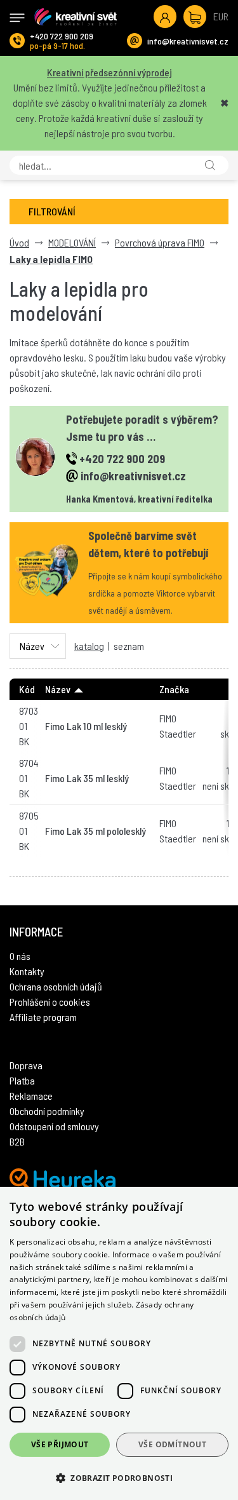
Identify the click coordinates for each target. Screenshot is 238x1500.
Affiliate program (43, 1017)
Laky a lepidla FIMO (51, 259)
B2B (17, 1141)
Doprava (26, 1065)
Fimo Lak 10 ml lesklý (86, 726)
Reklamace (31, 1096)
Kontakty (27, 971)
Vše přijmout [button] (60, 1444)
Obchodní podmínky (47, 1111)
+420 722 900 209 (61, 35)
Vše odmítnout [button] (172, 1444)
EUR (220, 16)
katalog (89, 646)
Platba (22, 1080)
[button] (119, 1477)
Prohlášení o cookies (50, 1002)
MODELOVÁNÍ (72, 242)
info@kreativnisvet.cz (187, 41)
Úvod (19, 242)
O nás (20, 956)
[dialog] (119, 1343)
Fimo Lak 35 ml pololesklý (95, 831)
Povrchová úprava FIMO (159, 242)
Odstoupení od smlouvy (54, 1126)
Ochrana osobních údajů (56, 986)
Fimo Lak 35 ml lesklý (87, 778)
